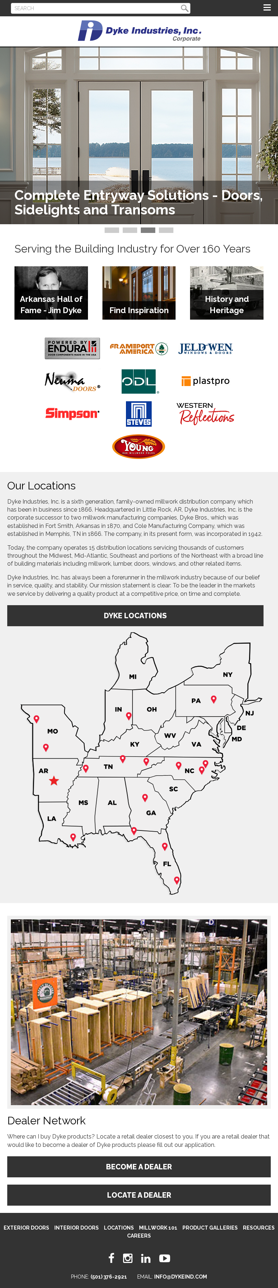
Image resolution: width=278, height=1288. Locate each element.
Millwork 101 (158, 1228)
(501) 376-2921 (108, 1277)
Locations (119, 1228)
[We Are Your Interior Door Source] (139, 79)
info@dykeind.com (180, 1277)
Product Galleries (210, 1228)
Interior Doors (76, 1228)
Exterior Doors (26, 1228)
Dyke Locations (135, 615)
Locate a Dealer (139, 1195)
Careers (139, 1236)
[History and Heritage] (227, 264)
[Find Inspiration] (139, 264)
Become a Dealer (139, 1166)
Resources (259, 1228)
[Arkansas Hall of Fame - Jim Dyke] (51, 264)
